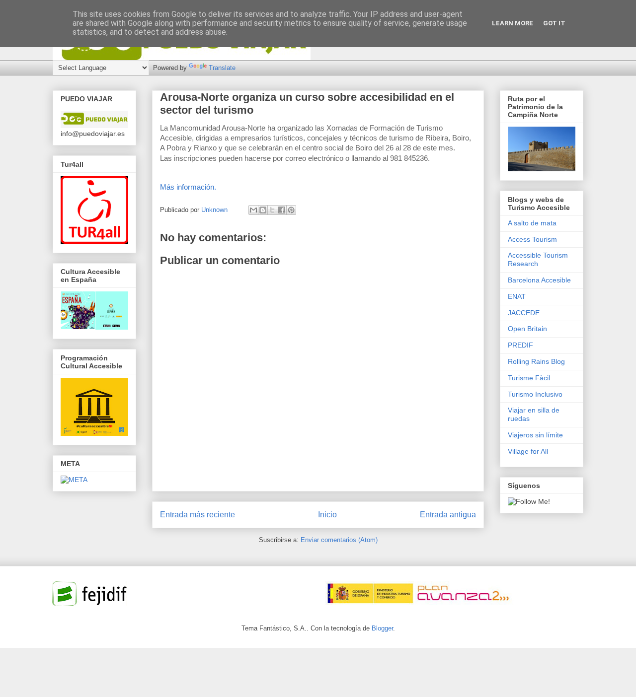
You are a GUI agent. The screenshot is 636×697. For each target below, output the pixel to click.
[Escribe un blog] (263, 210)
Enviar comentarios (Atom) (339, 540)
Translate (222, 67)
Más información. (188, 187)
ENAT (517, 296)
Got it (554, 23)
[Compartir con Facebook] (282, 210)
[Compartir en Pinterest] (291, 210)
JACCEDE (524, 313)
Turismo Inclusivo (535, 394)
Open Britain (527, 329)
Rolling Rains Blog (536, 361)
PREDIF (520, 345)
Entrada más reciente (197, 514)
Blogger (382, 628)
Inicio (327, 514)
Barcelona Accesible (539, 280)
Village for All (528, 451)
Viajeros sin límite (535, 435)
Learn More (512, 23)
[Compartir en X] (272, 210)
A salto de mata (532, 223)
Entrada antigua (448, 514)
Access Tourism (532, 239)
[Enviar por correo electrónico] (253, 210)
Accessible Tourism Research (538, 259)
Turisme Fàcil (529, 378)
